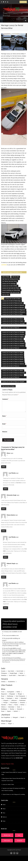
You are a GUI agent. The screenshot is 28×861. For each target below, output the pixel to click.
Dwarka (3, 671)
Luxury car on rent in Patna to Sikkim (12, 370)
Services (7, 840)
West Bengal (6, 721)
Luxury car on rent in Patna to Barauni (13, 307)
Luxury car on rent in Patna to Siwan (12, 375)
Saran (18, 707)
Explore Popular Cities (7, 764)
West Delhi (21, 675)
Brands (19, 840)
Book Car (7, 835)
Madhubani (22, 700)
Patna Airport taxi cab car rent (10, 292)
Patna (10, 705)
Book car (23, 1)
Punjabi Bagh (13, 673)
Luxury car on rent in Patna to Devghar (13, 332)
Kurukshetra (11, 681)
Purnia (16, 705)
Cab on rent (15, 277)
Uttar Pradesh (6, 685)
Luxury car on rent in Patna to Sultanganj (10, 378)
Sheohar (12, 709)
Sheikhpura (4, 709)
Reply (3, 466)
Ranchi (22, 717)
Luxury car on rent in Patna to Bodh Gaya (12, 315)
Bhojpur (20, 694)
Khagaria (5, 700)
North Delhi (20, 671)
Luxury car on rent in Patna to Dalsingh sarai (13, 324)
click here (3, 265)
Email (4, 424)
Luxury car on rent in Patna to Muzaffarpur (10, 349)
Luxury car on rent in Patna (13, 298)
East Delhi (11, 671)
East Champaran (20, 696)
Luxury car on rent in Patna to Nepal (12, 352)
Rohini (21, 673)
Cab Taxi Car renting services (10, 279)
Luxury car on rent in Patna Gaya (11, 301)
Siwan (2, 711)
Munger (5, 702)
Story (4, 813)
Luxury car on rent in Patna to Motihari (13, 346)
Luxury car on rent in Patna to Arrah (12, 303)
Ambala (3, 681)
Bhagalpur (12, 694)
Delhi (3, 668)
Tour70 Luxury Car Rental (13, 14)
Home (4, 804)
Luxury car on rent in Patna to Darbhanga (10, 329)
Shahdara (3, 675)
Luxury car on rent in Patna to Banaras (13, 305)
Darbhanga (10, 696)
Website (4, 432)
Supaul (9, 711)
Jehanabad (23, 698)
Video (4, 821)
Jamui (16, 698)
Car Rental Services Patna (9, 281)
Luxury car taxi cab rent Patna (10, 288)
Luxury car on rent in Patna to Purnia (12, 357)
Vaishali (15, 711)
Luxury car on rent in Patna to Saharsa (13, 364)
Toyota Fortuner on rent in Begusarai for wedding (14, 794)
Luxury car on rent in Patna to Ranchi (12, 359)
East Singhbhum (5, 717)
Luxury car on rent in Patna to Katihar (13, 341)
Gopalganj (9, 698)
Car (19, 835)
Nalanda (22, 702)
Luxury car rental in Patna (8, 784)
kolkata (3, 723)
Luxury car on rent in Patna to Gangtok (13, 334)
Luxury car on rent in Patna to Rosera (12, 361)
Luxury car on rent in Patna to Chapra (12, 321)
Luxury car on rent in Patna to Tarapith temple (13, 383)
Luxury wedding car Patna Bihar (11, 290)
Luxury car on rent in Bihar (9, 286)
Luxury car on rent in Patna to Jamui (12, 339)
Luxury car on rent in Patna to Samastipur (10, 367)
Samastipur (11, 707)
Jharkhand (5, 714)
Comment (5, 399)
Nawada (3, 705)
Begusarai (4, 694)
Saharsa (3, 707)
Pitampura (4, 673)
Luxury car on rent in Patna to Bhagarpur (13, 312)
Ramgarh (15, 717)
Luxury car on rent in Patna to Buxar (12, 319)
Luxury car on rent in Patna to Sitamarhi (13, 373)
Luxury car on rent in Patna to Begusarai (13, 310)
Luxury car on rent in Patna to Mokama (13, 343)
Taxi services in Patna (8, 386)
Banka (18, 692)
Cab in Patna (5, 277)
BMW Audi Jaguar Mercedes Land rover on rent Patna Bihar (12, 273)
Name (4, 416)
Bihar (3, 689)
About (4, 808)
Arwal (2, 692)
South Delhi (12, 675)
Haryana (4, 679)
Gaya (2, 698)
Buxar (2, 696)
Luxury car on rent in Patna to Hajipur (13, 337)
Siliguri (10, 723)
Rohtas (22, 705)
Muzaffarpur (13, 702)
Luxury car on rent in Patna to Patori (12, 355)
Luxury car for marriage (9, 283)
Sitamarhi (19, 709)
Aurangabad (10, 692)
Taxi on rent (5, 295)
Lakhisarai (14, 700)
